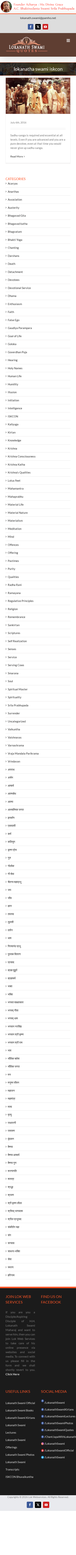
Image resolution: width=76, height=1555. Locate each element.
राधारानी (12, 1122)
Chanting (13, 247)
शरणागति (12, 1170)
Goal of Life (15, 336)
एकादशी (11, 825)
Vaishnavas (15, 737)
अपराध (11, 769)
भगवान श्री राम (15, 1042)
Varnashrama (16, 745)
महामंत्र (11, 1098)
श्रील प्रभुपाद (14, 1219)
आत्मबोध (12, 793)
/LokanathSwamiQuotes (59, 1430)
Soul (10, 681)
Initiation (13, 400)
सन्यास (11, 1243)
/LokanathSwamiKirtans (59, 1409)
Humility (13, 384)
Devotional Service (19, 288)
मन (9, 1074)
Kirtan (11, 432)
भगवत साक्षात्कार (16, 1002)
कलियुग (11, 841)
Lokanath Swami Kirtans (20, 1417)
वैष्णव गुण (12, 1162)
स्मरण (10, 1267)
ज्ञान (10, 905)
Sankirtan (14, 625)
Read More (16, 156)
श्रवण (11, 1194)
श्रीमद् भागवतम (15, 1211)
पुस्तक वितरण (14, 954)
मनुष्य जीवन (13, 1082)
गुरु (9, 857)
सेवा (9, 1259)
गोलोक (11, 865)
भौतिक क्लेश (14, 1058)
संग (9, 1235)
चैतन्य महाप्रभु (14, 882)
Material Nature (18, 512)
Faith (11, 312)
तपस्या (11, 914)
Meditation (14, 528)
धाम (9, 938)
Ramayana (14, 593)
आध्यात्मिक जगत (16, 809)
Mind (11, 536)
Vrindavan (14, 761)
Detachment (15, 271)
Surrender (14, 713)
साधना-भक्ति (14, 1251)
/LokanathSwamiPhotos (58, 1423)
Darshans (13, 255)
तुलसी (10, 922)
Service (12, 657)
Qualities (13, 576)
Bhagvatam (15, 231)
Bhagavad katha (17, 223)
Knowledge (14, 440)
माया (10, 1106)
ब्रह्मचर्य (11, 978)
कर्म (9, 833)
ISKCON (13, 416)
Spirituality (14, 697)
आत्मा (10, 801)
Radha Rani (15, 584)
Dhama (12, 295)
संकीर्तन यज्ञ (13, 1227)
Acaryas (13, 183)
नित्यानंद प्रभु (14, 946)
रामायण (11, 1130)
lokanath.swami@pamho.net (38, 18)
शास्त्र (11, 1178)
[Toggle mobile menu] (68, 40)
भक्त (10, 986)
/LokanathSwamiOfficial (59, 1450)
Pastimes (13, 560)
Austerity (13, 207)
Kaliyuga (13, 424)
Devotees (14, 279)
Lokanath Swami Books (20, 1410)
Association (15, 199)
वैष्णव (10, 1146)
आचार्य (11, 785)
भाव (9, 1050)
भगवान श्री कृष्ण (16, 1034)
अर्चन (10, 777)
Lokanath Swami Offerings (15, 1443)
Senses (12, 649)
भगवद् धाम (13, 1018)
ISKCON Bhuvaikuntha (19, 1476)
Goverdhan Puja (17, 352)
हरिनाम (11, 1275)
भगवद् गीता (13, 1010)
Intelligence (15, 408)
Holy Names (15, 368)
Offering (13, 552)
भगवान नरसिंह (15, 1026)
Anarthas (13, 191)
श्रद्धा (10, 1187)
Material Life (16, 504)
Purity (11, 568)
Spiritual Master (18, 689)
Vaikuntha (14, 729)
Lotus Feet (14, 480)
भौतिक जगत (14, 1066)
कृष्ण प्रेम (12, 849)
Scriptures (14, 633)
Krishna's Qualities (19, 472)
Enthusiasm (15, 304)
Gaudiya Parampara (20, 328)
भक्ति (10, 994)
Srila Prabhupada (18, 705)
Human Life (15, 376)
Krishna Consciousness (22, 456)
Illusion (12, 392)
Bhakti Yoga (15, 239)
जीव (10, 898)
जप (9, 889)
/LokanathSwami (54, 1402)
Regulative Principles (21, 600)
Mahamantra (16, 488)
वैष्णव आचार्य (13, 1154)
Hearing (13, 360)
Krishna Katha (16, 464)
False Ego (13, 320)
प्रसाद (11, 962)
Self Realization (17, 641)
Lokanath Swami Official (20, 1403)
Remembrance (16, 617)
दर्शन (10, 930)
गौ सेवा (11, 873)
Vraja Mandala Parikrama (23, 753)
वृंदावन (11, 1138)
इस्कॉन (11, 817)
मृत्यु (10, 1114)
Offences (13, 544)
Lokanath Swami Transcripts (15, 1465)
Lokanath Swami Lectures (15, 1428)
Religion (13, 609)
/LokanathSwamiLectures (59, 1416)
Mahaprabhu (15, 496)
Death (11, 263)
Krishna (12, 448)
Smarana (13, 673)
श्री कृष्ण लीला (15, 1203)
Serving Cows (16, 665)
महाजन (11, 1090)
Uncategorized (17, 721)
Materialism (15, 520)
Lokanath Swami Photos (20, 1454)
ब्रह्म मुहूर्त (12, 970)
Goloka (12, 344)
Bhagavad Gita (17, 215)
